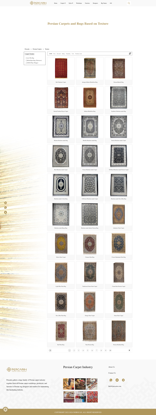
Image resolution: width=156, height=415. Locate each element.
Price (54, 53)
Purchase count (78, 53)
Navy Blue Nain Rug (61, 315)
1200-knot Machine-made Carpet (90, 199)
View (73, 53)
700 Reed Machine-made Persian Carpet (118, 169)
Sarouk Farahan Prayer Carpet (61, 111)
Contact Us (112, 373)
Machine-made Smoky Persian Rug (89, 228)
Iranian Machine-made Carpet (118, 140)
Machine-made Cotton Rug (61, 199)
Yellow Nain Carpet (61, 257)
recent (50, 53)
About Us (111, 367)
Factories (87, 3)
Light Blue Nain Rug (61, 286)
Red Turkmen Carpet (61, 82)
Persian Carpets (37, 49)
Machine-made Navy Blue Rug (118, 199)
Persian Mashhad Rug (118, 344)
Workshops (79, 3)
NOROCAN (77, 412)
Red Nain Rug (60, 344)
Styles (70, 3)
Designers (95, 3)
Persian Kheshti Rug (119, 82)
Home (55, 3)
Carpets (62, 3)
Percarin (27, 49)
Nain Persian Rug (89, 344)
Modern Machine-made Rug (61, 140)
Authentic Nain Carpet (118, 228)
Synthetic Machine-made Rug (118, 111)
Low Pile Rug (30, 58)
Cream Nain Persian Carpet (118, 286)
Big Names (104, 3)
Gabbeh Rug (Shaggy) (32, 63)
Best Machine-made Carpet (61, 169)
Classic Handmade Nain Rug (119, 257)
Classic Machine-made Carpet (89, 169)
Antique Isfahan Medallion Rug (90, 82)
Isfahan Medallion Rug (89, 111)
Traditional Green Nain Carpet (89, 286)
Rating (63, 53)
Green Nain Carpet (118, 315)
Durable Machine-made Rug (90, 140)
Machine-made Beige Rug (60, 228)
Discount (59, 53)
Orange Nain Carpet (90, 315)
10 (110, 350)
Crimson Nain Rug (89, 257)
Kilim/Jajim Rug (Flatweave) (34, 60)
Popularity (68, 53)
